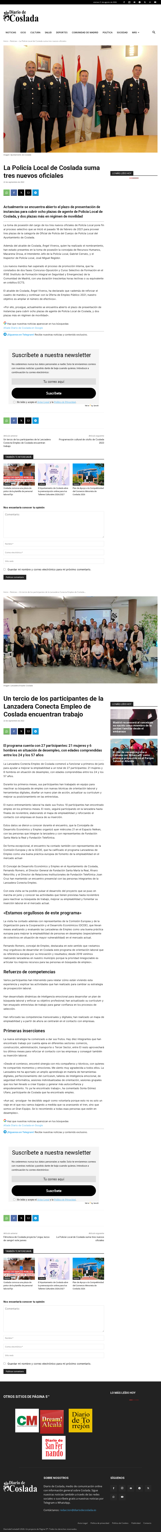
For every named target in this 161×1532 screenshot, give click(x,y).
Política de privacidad (100, 1523)
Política (107, 32)
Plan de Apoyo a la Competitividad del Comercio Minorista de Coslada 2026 (88, 491)
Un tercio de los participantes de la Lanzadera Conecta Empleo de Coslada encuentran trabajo (27, 443)
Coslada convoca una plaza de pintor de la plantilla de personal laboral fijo (18, 491)
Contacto (147, 1523)
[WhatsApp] (150, 2)
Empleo (7, 484)
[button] (154, 32)
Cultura (35, 32)
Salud (48, 32)
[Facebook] (124, 2)
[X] (144, 2)
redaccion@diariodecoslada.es (78, 1510)
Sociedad (122, 32)
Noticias (11, 32)
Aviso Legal (43, 402)
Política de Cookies (120, 1523)
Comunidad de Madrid (85, 32)
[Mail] (134, 2)
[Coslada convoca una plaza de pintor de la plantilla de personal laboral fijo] (19, 474)
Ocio (23, 32)
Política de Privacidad (65, 402)
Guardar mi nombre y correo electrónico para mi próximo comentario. (49, 569)
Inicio (5, 41)
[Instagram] (129, 2)
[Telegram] (139, 2)
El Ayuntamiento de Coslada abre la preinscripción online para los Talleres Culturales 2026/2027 (53, 491)
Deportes (61, 32)
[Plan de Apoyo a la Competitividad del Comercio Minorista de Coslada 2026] (88, 474)
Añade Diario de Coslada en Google (23, 327)
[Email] (28, 192)
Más (134, 32)
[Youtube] (155, 2)
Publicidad (135, 1523)
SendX (96, 405)
